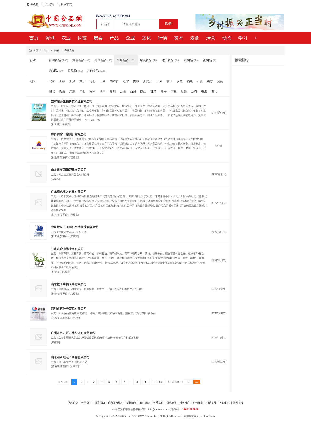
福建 (190, 81)
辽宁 (126, 81)
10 (137, 381)
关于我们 (86, 402)
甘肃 (153, 91)
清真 (210, 37)
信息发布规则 (115, 402)
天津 (72, 81)
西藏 (133, 91)
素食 (194, 37)
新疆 (184, 91)
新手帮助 (100, 402)
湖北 (52, 91)
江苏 (159, 81)
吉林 (136, 81)
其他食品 (93, 70)
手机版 (34, 4)
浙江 (169, 81)
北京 (52, 81)
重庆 (82, 81)
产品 (114, 37)
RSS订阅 (225, 402)
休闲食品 (55, 60)
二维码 (50, 4)
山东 (210, 81)
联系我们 (158, 402)
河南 (220, 81)
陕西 (143, 91)
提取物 (72, 70)
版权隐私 (131, 402)
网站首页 (73, 402)
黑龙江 (147, 81)
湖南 (62, 91)
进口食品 (168, 60)
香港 (204, 91)
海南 (92, 91)
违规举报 (238, 402)
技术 (178, 37)
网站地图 (171, 402)
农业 (66, 37)
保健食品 (69, 50)
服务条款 (145, 402)
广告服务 (198, 402)
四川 (103, 91)
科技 (82, 37)
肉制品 (53, 70)
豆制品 (188, 60)
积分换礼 (211, 402)
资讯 (50, 37)
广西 (82, 91)
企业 (130, 37)
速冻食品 (100, 60)
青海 (164, 91)
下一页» (158, 381)
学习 (243, 37)
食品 (56, 50)
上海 (62, 81)
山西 (103, 81)
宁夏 (174, 91)
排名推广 (185, 402)
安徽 (180, 81)
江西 (200, 81)
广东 (72, 91)
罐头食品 (146, 60)
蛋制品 (207, 60)
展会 (98, 37)
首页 (34, 37)
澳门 (214, 91)
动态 (226, 37)
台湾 (194, 91)
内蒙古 (114, 81)
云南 (123, 91)
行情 (162, 37)
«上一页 (63, 381)
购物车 (65, 4)
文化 (146, 37)
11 (146, 381)
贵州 (113, 91)
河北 (92, 81)
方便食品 (78, 60)
